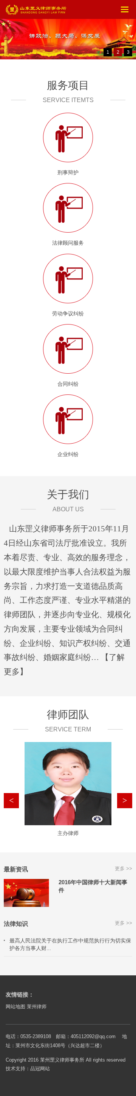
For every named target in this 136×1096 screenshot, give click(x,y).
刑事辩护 (68, 172)
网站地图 (15, 1006)
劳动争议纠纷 (68, 313)
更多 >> (123, 868)
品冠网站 (40, 1068)
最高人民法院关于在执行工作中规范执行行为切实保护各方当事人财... (70, 944)
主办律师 (68, 833)
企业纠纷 (68, 454)
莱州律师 (36, 1006)
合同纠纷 (68, 384)
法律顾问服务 (68, 243)
